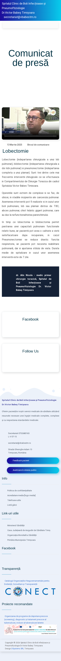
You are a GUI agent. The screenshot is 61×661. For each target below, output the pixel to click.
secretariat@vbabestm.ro (20, 17)
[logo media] (30, 495)
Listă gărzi (12, 505)
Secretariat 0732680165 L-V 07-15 (18, 435)
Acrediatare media (15, 495)
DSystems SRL (17, 649)
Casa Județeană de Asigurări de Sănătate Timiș (28, 530)
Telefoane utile (14, 500)
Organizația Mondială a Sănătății (22, 535)
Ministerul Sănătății (16, 525)
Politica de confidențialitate (19, 490)
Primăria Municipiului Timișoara (21, 540)
